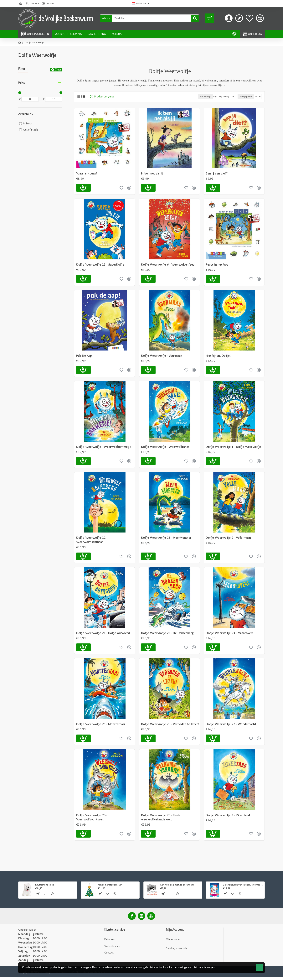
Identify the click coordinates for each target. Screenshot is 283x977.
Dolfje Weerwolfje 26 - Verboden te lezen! (170, 724)
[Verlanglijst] (121, 556)
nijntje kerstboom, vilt (110, 884)
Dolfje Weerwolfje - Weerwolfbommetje (103, 447)
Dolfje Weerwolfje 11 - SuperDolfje (100, 264)
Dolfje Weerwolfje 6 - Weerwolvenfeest (168, 264)
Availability (25, 114)
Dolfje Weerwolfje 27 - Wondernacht (231, 724)
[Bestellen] (83, 556)
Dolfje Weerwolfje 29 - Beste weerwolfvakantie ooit (161, 817)
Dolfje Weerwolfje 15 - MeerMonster (166, 537)
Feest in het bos (217, 264)
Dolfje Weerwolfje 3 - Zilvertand (228, 815)
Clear (58, 69)
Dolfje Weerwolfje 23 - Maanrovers (230, 633)
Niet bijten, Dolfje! (218, 355)
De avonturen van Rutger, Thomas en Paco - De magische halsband (243, 884)
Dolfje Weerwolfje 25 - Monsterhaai (100, 724)
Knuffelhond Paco (44, 884)
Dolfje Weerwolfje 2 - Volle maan (228, 537)
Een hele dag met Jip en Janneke (177, 884)
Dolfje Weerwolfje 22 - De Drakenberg (167, 633)
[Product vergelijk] (129, 556)
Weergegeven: (245, 96)
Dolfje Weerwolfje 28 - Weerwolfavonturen (91, 817)
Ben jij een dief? (217, 173)
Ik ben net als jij (152, 173)
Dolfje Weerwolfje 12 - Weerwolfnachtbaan (91, 540)
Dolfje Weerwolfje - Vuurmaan (161, 355)
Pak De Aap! (84, 355)
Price (21, 82)
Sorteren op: (205, 96)
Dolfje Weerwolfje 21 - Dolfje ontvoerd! (103, 633)
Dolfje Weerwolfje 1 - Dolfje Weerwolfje (233, 447)
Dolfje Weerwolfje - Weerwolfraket (165, 447)
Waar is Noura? (86, 173)
